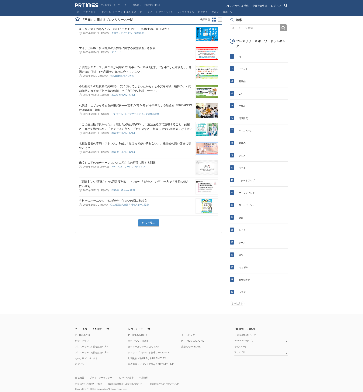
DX (240, 94)
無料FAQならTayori (138, 341)
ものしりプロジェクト (86, 358)
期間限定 (243, 118)
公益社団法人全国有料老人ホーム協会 (129, 204)
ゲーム (242, 242)
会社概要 (79, 377)
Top (77, 12)
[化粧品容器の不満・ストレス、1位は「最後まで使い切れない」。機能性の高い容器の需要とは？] (206, 148)
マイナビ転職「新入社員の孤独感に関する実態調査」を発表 (117, 48)
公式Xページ (240, 346)
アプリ (119, 12)
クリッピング (188, 335)
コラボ (242, 292)
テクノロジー (90, 12)
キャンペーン (245, 131)
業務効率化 (244, 280)
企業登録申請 (259, 5)
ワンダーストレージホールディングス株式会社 (136, 114)
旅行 (241, 217)
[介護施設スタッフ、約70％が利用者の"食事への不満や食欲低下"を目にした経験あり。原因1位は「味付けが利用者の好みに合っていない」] (206, 72)
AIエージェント (246, 205)
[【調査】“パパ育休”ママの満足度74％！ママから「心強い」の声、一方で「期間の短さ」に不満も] (206, 186)
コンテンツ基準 (126, 377)
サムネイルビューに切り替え (214, 19)
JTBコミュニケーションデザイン (129, 166)
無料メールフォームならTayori (143, 346)
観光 (241, 255)
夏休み (242, 143)
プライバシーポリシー (101, 377)
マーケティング (247, 193)
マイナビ (116, 52)
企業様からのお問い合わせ (88, 384)
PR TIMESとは (82, 335)
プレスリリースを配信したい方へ (92, 352)
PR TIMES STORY (137, 335)
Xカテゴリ (239, 352)
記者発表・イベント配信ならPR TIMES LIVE (151, 364)
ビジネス (203, 12)
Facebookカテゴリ (244, 341)
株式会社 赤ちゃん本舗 (123, 190)
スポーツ (228, 12)
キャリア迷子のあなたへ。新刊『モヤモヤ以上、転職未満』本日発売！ (124, 29)
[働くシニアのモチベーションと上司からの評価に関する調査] (206, 167)
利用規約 (143, 377)
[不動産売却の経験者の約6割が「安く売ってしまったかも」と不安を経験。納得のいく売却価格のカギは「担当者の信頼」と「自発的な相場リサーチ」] (206, 91)
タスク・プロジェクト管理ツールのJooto (149, 352)
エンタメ (131, 12)
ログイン (276, 5)
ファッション (165, 12)
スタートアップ (247, 180)
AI (240, 57)
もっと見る (149, 222)
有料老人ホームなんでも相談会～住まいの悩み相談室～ (114, 200)
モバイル (106, 12)
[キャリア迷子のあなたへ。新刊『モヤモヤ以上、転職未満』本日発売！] (206, 34)
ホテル (242, 168)
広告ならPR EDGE (191, 346)
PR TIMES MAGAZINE (192, 341)
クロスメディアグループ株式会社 (129, 33)
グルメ (215, 12)
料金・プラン (82, 341)
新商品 (242, 81)
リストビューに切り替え (220, 19)
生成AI (242, 106)
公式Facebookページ (245, 335)
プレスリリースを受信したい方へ (92, 346)
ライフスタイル (185, 12)
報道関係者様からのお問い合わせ (125, 384)
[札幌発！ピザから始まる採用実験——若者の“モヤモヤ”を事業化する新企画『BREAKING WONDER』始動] (206, 110)
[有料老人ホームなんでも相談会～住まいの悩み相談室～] (206, 206)
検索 (283, 27)
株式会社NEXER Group (122, 75)
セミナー (243, 230)
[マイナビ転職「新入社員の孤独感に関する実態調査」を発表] (206, 53)
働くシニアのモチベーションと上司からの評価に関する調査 (117, 162)
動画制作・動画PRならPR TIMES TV (147, 358)
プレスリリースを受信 (237, 5)
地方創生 (243, 267)
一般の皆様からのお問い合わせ (163, 384)
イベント (243, 69)
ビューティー (147, 12)
